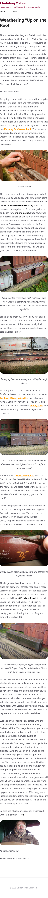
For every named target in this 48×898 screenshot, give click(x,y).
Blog (15, 11)
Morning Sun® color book (17, 129)
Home (2, 11)
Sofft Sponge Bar (25, 475)
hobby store (36, 405)
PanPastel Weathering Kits (14, 398)
